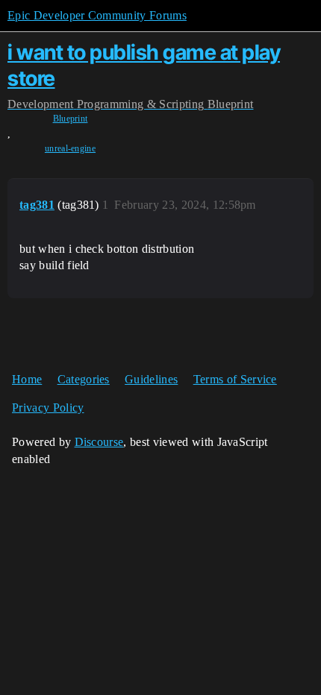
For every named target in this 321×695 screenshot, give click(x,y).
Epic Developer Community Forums (97, 15)
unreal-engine (70, 148)
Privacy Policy (48, 407)
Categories (83, 379)
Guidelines (151, 379)
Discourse (99, 441)
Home (27, 379)
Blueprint (70, 118)
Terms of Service (235, 379)
